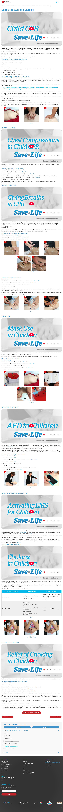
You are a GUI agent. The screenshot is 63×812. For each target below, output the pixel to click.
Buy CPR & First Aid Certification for (31, 712)
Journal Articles (4, 770)
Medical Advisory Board (28, 763)
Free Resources (19, 6)
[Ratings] (38, 803)
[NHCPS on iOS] (13, 778)
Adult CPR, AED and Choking (11, 743)
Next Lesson (45, 727)
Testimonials (4, 771)
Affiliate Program (4, 766)
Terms (2, 773)
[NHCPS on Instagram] (4, 778)
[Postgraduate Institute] (24, 803)
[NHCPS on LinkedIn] (9, 778)
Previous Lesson (18, 727)
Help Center (25, 767)
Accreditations (6, 802)
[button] (31, 29)
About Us (25, 761)
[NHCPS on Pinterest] (11, 778)
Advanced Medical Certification (8, 6)
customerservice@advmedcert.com (52, 762)
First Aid (6, 733)
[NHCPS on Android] (2, 781)
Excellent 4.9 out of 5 (7, 803)
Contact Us (25, 765)
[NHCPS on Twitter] (7, 778)
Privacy (24, 768)
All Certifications (4, 768)
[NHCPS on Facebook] (2, 778)
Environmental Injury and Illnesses (12, 741)
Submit (9, 794)
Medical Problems (8, 735)
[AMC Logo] (7, 2)
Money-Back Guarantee (6, 764)
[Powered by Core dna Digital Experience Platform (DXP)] (61, 808)
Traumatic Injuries (8, 738)
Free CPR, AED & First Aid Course (30, 6)
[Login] (56, 2)
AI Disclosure (26, 770)
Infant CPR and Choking (9, 749)
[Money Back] (49, 803)
